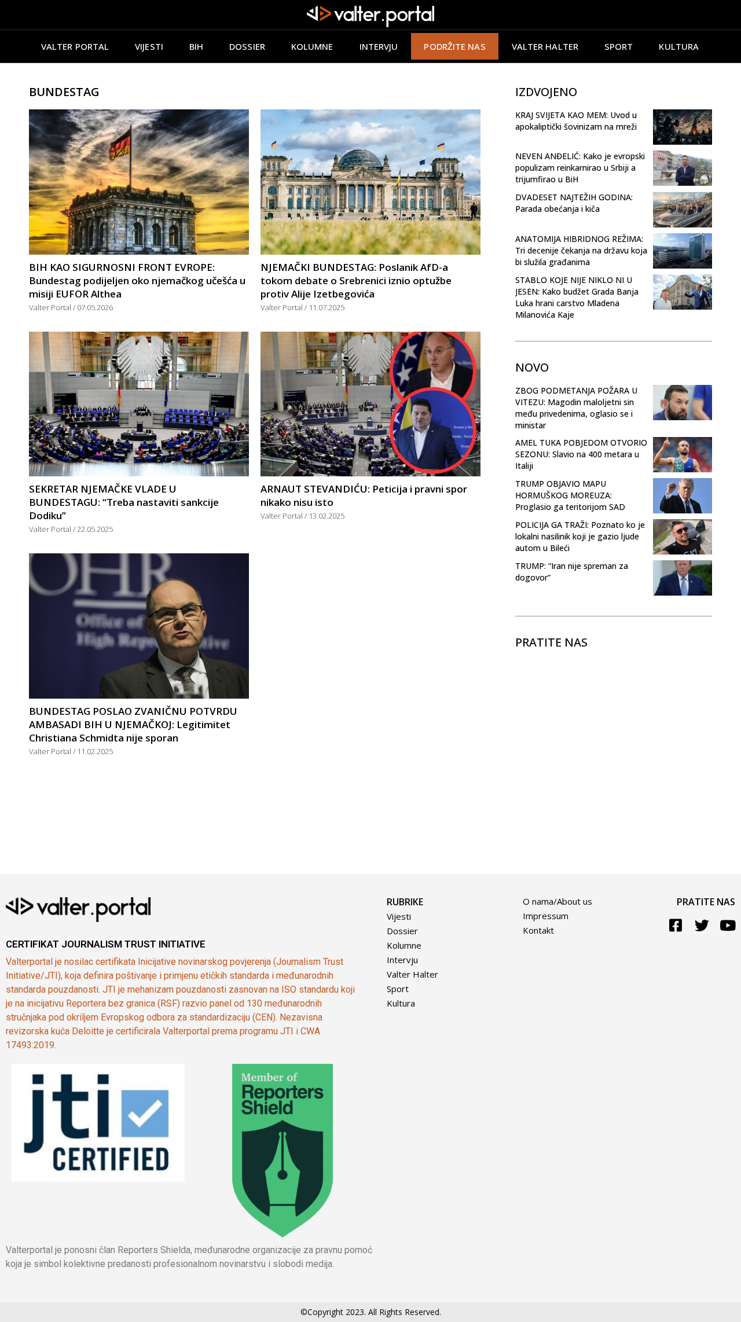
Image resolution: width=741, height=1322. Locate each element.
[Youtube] (728, 925)
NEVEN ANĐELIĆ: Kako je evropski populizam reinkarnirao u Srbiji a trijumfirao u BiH (580, 167)
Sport (618, 46)
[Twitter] (702, 925)
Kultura (679, 46)
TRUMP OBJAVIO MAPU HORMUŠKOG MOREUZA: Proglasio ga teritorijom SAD (570, 495)
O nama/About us (557, 901)
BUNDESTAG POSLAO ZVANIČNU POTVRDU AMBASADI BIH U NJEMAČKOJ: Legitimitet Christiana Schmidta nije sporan (133, 724)
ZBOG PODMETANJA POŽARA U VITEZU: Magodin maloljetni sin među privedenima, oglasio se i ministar (576, 408)
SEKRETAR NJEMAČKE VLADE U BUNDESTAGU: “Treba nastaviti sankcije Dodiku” (124, 502)
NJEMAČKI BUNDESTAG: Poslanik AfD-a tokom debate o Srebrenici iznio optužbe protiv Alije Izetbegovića (356, 280)
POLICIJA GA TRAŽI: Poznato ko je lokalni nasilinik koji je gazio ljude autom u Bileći (580, 536)
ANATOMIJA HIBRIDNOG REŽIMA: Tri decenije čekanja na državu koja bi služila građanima (581, 250)
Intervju (379, 46)
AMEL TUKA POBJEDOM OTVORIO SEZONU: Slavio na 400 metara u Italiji (581, 454)
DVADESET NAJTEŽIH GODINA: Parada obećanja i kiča (574, 203)
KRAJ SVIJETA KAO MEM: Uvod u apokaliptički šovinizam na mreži (576, 120)
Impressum (545, 915)
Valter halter (545, 46)
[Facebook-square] (676, 925)
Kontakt (538, 930)
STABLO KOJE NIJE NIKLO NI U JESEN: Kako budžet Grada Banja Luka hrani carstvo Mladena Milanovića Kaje (577, 297)
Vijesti (149, 46)
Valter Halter (412, 974)
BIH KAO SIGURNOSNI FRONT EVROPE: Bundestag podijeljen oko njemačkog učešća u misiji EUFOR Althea (137, 280)
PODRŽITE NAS (454, 46)
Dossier (247, 46)
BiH (196, 46)
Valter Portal (75, 46)
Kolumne (312, 46)
